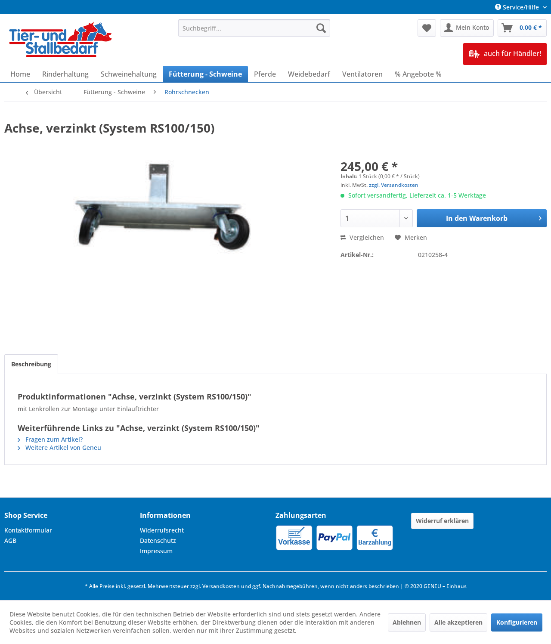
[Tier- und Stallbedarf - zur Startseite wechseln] (61, 40)
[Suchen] (321, 28)
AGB (10, 540)
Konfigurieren (516, 622)
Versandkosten (221, 586)
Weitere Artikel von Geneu (62, 447)
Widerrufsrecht (162, 530)
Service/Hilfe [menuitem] (521, 7)
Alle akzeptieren (458, 622)
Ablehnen (407, 622)
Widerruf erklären (442, 521)
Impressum (156, 551)
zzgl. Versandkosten (393, 185)
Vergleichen (366, 237)
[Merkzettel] (427, 28)
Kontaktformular (28, 530)
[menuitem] (254, 28)
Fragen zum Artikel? (53, 439)
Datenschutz (158, 540)
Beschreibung (31, 364)
